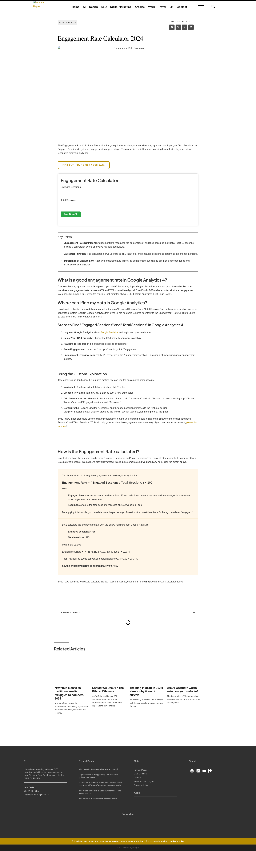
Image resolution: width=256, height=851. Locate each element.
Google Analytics (109, 332)
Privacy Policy (140, 770)
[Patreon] (210, 771)
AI (84, 6)
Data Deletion (140, 774)
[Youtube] (204, 771)
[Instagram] (192, 771)
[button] (172, 27)
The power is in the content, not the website (98, 798)
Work (151, 6)
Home (75, 6)
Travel (162, 6)
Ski (171, 6)
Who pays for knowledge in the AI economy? (98, 769)
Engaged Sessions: (71, 187)
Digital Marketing (120, 6)
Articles (140, 6)
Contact (182, 6)
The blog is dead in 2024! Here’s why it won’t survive (146, 691)
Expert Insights (141, 785)
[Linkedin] (198, 771)
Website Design (67, 23)
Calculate (71, 214)
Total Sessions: (69, 200)
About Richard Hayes (144, 781)
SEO (104, 6)
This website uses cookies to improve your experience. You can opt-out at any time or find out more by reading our (128, 841)
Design (93, 6)
